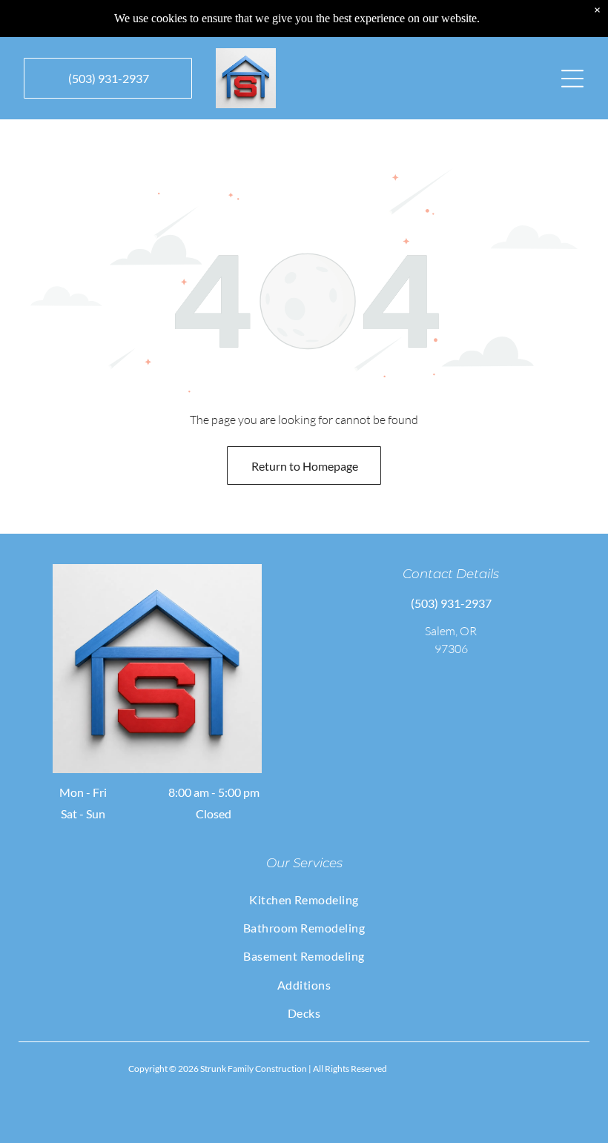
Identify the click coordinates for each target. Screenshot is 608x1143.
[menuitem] (304, 899)
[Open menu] (572, 78)
